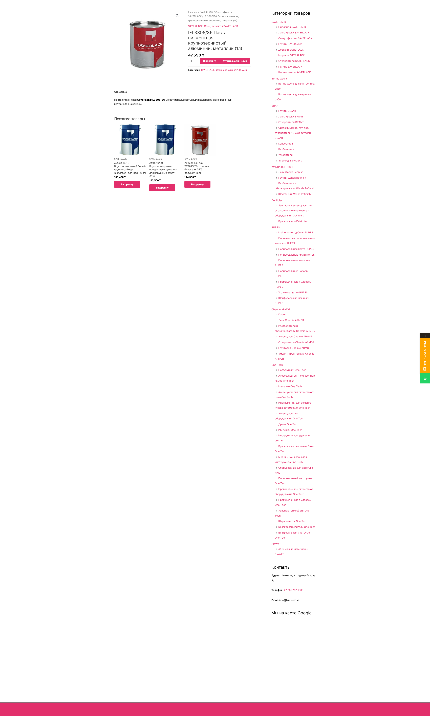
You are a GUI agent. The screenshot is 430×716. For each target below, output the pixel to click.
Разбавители (286, 149)
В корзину (209, 61)
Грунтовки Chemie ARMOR (294, 348)
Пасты (282, 314)
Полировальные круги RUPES (296, 254)
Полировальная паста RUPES (296, 249)
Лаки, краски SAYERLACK (293, 32)
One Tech (277, 364)
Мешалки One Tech (290, 386)
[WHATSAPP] (425, 378)
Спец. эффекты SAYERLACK (221, 26)
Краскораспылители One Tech (296, 526)
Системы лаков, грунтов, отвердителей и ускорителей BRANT (293, 132)
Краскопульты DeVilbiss (292, 221)
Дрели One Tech (288, 424)
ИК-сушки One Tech (290, 430)
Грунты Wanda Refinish (292, 177)
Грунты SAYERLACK (290, 44)
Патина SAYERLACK (290, 66)
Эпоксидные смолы (290, 160)
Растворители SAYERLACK (294, 72)
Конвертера (285, 143)
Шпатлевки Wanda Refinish (294, 194)
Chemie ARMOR (280, 309)
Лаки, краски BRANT (290, 116)
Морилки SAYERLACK (291, 55)
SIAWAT (276, 544)
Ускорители (285, 154)
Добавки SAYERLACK (291, 49)
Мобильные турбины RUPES (295, 232)
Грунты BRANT (287, 110)
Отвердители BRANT (291, 122)
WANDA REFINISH (282, 167)
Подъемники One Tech (292, 370)
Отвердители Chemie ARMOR (296, 342)
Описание (120, 91)
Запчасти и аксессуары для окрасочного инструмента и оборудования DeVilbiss (293, 210)
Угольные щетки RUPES (293, 292)
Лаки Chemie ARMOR (291, 320)
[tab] (120, 92)
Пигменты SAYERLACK (292, 27)
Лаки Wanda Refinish (290, 172)
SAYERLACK (206, 12)
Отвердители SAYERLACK (294, 61)
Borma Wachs (279, 78)
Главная (193, 12)
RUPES (275, 227)
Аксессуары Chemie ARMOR (295, 336)
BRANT (275, 105)
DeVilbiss (277, 200)
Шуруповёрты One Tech (292, 521)
